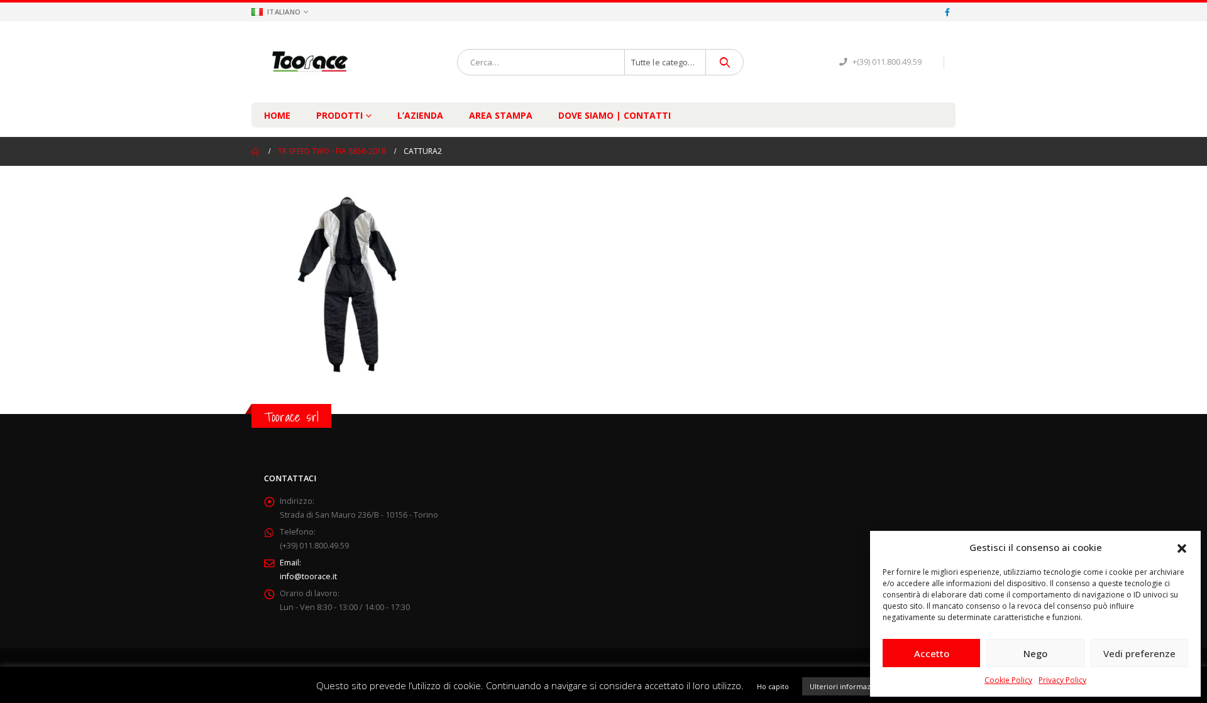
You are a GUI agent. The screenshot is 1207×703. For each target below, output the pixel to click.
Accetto (931, 653)
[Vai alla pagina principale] (255, 151)
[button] (1182, 547)
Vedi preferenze (1139, 653)
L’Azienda (420, 115)
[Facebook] (947, 12)
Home (277, 115)
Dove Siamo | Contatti (614, 115)
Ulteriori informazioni (846, 686)
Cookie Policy (1008, 680)
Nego (1035, 653)
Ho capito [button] (773, 686)
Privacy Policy (1062, 680)
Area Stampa (500, 115)
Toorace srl (291, 416)
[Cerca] (724, 62)
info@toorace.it (308, 576)
